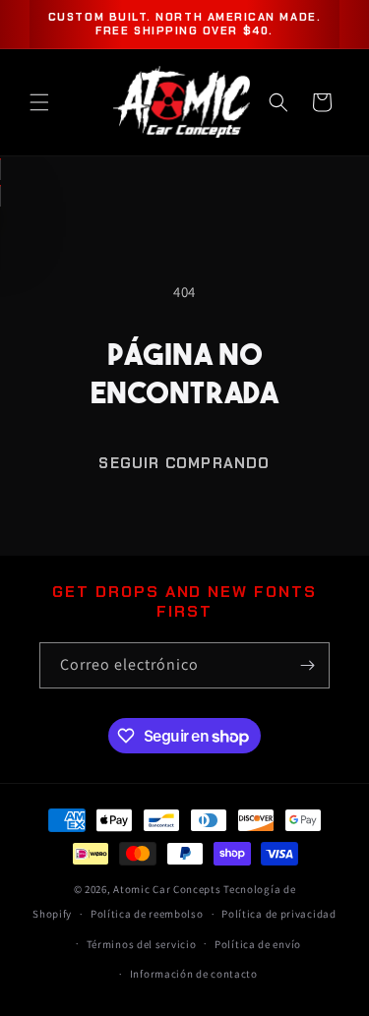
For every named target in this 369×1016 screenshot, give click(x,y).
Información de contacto (194, 974)
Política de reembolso (147, 914)
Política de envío (258, 944)
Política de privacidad (278, 914)
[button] (39, 102)
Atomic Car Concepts (166, 889)
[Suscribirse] (307, 665)
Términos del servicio (142, 944)
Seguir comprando (184, 463)
